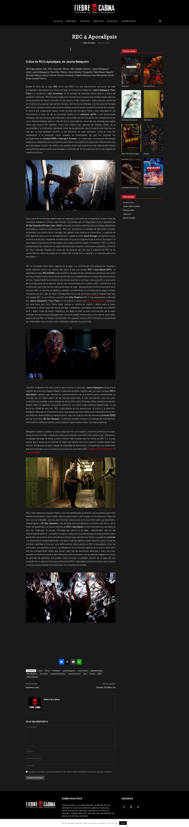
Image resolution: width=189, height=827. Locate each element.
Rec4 (85, 674)
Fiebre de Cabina (89, 43)
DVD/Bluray (98, 21)
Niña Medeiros (32, 674)
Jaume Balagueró (69, 671)
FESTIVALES (85, 21)
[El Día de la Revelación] (131, 104)
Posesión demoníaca (58, 674)
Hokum (146, 154)
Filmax (47, 671)
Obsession (125, 86)
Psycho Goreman (150, 188)
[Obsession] (131, 70)
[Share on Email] (73, 662)
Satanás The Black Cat (105, 687)
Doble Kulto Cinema (131, 206)
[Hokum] (153, 138)
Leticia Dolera (83, 671)
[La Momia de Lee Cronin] (131, 171)
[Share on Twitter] (67, 662)
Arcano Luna (128, 202)
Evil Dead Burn (149, 86)
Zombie (92, 674)
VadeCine (127, 214)
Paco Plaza (44, 674)
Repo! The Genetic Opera (130, 154)
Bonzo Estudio (129, 218)
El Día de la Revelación (129, 120)
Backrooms (148, 120)
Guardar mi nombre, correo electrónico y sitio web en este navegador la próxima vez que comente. (70, 772)
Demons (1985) (32, 452)
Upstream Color (32, 687)
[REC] (100, 674)
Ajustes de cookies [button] (112, 823)
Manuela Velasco (97, 671)
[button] (160, 21)
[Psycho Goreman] (153, 171)
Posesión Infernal (74, 674)
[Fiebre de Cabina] (94, 8)
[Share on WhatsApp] (79, 662)
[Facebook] (124, 807)
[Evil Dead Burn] (153, 70)
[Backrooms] (153, 104)
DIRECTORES (71, 21)
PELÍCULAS (58, 21)
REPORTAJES (112, 21)
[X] (138, 807)
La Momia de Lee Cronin (130, 188)
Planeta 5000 (128, 210)
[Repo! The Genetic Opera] (131, 138)
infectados (56, 671)
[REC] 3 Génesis (32, 677)
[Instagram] (131, 807)
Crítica (40, 671)
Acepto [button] (123, 823)
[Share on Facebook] (61, 662)
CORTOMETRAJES (128, 21)
